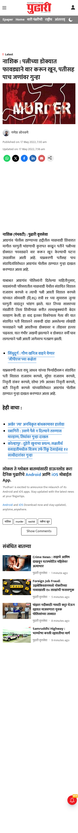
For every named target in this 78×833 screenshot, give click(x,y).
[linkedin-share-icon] (32, 161)
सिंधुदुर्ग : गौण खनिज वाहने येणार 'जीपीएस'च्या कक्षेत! (31, 356)
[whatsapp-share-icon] (6, 161)
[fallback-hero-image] (17, 563)
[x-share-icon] (15, 161)
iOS (55, 474)
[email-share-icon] (41, 161)
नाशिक (8, 521)
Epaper (8, 19)
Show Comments (39, 531)
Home (20, 19)
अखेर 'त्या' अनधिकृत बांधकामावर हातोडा (36, 424)
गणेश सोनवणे (19, 133)
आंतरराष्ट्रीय (62, 19)
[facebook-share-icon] (24, 161)
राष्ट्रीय (48, 19)
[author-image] (6, 132)
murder (19, 521)
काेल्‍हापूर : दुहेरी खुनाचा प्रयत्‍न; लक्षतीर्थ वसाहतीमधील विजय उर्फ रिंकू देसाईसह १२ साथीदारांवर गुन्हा (38, 450)
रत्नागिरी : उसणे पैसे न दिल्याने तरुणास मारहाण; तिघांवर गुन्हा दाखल (35, 434)
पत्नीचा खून (45, 521)
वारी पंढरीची (34, 19)
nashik (31, 521)
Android (33, 474)
